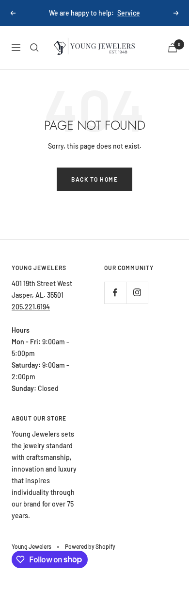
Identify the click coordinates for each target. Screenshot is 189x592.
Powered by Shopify (90, 546)
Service (128, 13)
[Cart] (172, 47)
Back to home (94, 179)
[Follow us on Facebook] (115, 293)
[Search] (34, 47)
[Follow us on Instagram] (137, 293)
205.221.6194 (31, 307)
